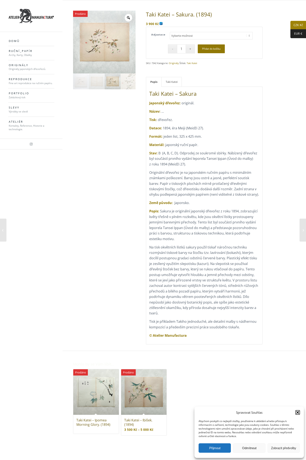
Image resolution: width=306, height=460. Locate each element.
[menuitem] (31, 41)
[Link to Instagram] (31, 144)
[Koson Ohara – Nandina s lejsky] (303, 230)
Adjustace (158, 34)
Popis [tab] (153, 82)
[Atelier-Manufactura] (31, 15)
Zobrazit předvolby (283, 448)
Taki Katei (192, 63)
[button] (298, 412)
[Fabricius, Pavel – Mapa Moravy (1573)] (3, 230)
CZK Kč (296, 25)
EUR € (296, 34)
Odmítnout (249, 448)
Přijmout (214, 448)
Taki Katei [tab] (172, 82)
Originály (174, 63)
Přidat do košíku (211, 48)
